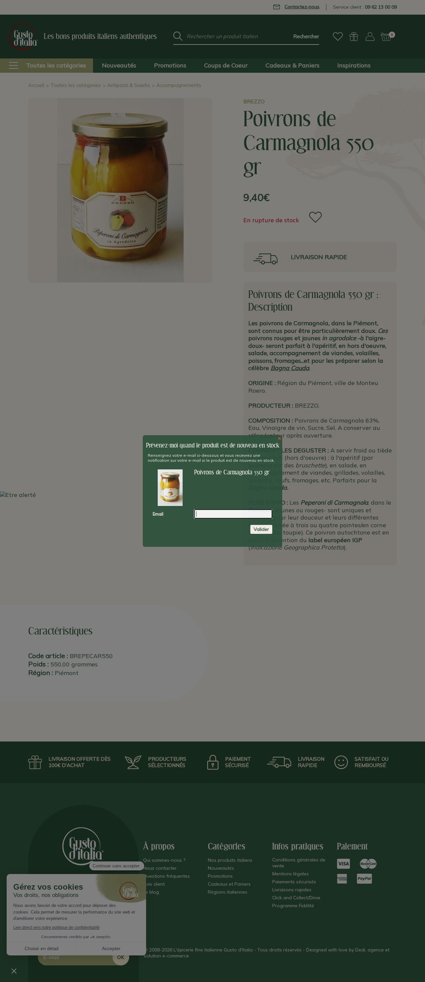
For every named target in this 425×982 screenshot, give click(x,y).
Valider (261, 529)
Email (158, 514)
